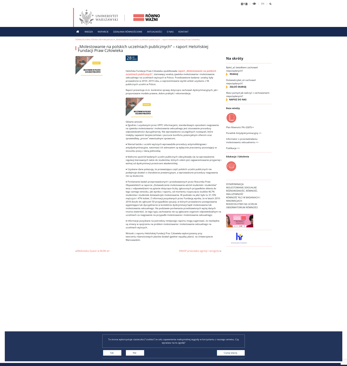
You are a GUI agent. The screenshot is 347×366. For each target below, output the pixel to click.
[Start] (77, 32)
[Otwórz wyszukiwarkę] (269, 4)
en (262, 3)
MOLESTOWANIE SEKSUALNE (241, 187)
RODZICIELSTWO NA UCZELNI (241, 204)
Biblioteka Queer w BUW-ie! (93, 251)
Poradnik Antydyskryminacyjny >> (243, 133)
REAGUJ (234, 74)
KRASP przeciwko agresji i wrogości (199, 251)
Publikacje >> (233, 148)
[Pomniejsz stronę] (246, 4)
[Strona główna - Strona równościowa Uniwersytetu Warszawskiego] (146, 17)
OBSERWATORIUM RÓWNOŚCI (242, 207)
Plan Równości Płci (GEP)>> (240, 127)
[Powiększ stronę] (242, 4)
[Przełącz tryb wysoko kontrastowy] (254, 4)
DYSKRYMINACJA (235, 184)
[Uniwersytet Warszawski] (98, 17)
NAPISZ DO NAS (238, 99)
